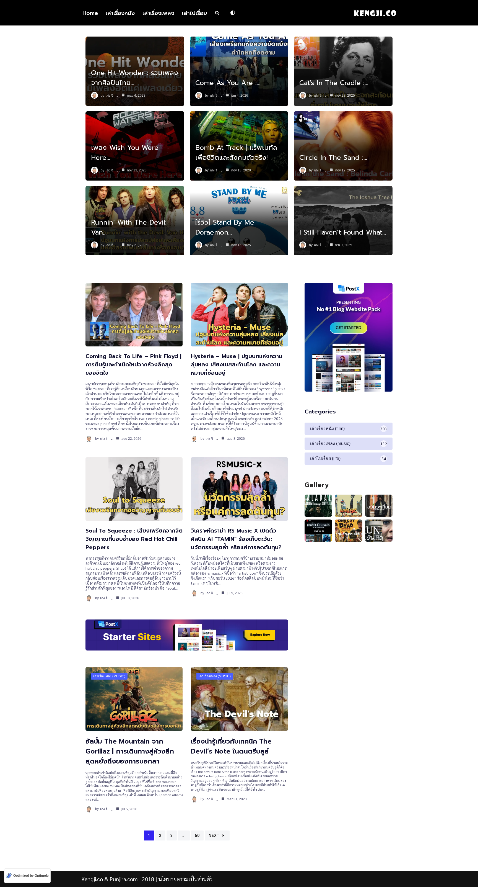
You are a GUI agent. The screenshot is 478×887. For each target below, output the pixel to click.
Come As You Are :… (228, 83)
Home (90, 13)
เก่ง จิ (109, 95)
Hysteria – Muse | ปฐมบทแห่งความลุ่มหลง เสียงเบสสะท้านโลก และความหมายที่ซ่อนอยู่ (236, 364)
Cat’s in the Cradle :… (333, 83)
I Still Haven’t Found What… (342, 232)
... (184, 835)
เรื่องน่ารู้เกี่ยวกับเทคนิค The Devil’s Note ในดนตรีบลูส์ (231, 746)
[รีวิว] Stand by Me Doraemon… (224, 227)
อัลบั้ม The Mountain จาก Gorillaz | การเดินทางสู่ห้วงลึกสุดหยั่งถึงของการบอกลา (129, 751)
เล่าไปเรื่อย (194, 13)
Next (214, 835)
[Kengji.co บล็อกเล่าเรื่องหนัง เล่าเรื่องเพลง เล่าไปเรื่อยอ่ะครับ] (375, 13)
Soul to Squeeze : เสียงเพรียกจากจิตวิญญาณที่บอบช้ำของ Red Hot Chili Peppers (134, 538)
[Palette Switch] (232, 13)
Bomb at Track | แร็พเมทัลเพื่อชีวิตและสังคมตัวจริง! (236, 153)
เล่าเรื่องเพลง (158, 13)
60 (197, 835)
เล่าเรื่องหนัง (120, 13)
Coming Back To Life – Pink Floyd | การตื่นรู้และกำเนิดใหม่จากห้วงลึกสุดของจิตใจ (133, 364)
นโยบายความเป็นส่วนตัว (185, 879)
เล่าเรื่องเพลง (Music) (109, 676)
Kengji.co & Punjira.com (109, 879)
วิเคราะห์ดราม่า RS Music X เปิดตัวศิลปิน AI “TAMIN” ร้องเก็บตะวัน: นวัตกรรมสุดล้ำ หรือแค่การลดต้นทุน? (236, 538)
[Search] (217, 13)
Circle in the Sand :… (333, 158)
